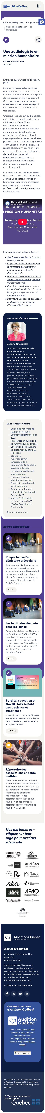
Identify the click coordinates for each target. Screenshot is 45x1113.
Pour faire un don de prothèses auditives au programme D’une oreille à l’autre (24, 302)
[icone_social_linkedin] (27, 994)
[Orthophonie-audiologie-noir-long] (13, 865)
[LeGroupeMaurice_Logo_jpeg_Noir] (13, 892)
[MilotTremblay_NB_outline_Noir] (31, 874)
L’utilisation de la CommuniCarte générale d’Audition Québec (23, 465)
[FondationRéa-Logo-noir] (13, 883)
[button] (41, 22)
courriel (8, 971)
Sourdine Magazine (14, 23)
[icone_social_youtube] (20, 994)
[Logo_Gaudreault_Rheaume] (31, 901)
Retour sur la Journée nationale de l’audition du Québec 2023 (23, 492)
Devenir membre (22, 1053)
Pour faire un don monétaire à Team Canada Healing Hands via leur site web (24, 279)
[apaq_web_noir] (31, 892)
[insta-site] (13, 994)
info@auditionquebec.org (17, 980)
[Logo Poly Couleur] (13, 901)
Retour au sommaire (17, 512)
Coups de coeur (33, 23)
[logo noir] (31, 865)
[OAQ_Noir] (31, 883)
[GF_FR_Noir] (13, 855)
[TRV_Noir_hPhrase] (13, 874)
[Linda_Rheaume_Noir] (31, 855)
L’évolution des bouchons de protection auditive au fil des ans (23, 450)
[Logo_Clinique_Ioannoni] (22, 912)
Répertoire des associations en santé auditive (21, 773)
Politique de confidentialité (18, 985)
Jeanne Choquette (15, 61)
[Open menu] (39, 6)
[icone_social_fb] (7, 994)
